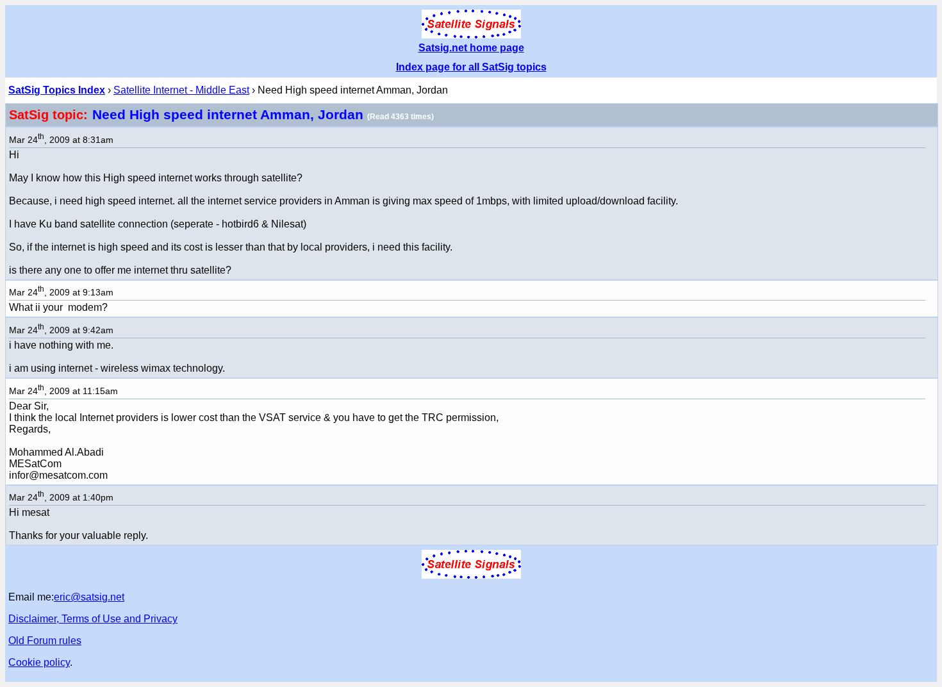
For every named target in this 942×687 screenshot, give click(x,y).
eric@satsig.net (89, 597)
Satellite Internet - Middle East (181, 90)
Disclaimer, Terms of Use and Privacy (93, 618)
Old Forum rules (44, 640)
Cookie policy (39, 662)
